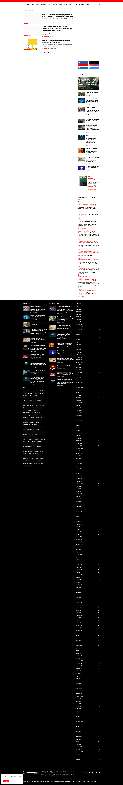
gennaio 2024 (88, 382)
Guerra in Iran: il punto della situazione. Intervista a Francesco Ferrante (38, 339)
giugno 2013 (88, 703)
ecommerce (37, 456)
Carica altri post (48, 52)
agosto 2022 (88, 425)
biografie (25, 444)
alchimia (32, 422)
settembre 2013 (88, 696)
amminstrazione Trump (28, 429)
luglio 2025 (88, 337)
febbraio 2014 (88, 683)
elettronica (25, 458)
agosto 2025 (88, 334)
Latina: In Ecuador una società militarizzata (87, 290)
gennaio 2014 (88, 686)
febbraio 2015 (88, 653)
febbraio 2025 (88, 349)
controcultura (34, 448)
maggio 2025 (88, 342)
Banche (36, 405)
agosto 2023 (88, 395)
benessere (39, 441)
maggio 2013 (88, 706)
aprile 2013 (88, 708)
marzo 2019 (88, 529)
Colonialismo (36, 410)
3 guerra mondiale (33, 395)
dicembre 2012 (88, 719)
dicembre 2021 (88, 445)
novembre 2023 (88, 387)
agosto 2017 (88, 577)
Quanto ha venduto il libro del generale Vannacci (63, 366)
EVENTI (88, 4)
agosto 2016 (88, 607)
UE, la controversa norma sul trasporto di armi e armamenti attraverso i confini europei (92, 159)
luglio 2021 (88, 458)
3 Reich (25, 395)
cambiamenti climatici (28, 446)
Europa (32, 417)
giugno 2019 (88, 521)
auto (24, 441)
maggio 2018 (88, 554)
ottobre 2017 (88, 572)
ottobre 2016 (88, 602)
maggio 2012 (88, 736)
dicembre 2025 (88, 324)
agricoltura (25, 422)
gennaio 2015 (88, 655)
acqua (30, 419)
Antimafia (34, 402)
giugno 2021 (88, 460)
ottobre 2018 (88, 541)
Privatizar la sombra (82, 214)
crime (41, 451)
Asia (24, 405)
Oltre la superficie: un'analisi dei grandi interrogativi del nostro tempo (92, 168)
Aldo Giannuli (91, 176)
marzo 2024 (88, 377)
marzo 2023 (88, 407)
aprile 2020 (88, 496)
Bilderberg (33, 407)
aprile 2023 (88, 405)
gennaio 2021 (88, 473)
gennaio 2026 (88, 321)
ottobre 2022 (88, 420)
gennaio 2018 (88, 564)
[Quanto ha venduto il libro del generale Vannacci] (52, 367)
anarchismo (26, 431)
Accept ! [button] (6, 781)
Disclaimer (32, 1)
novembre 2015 (88, 630)
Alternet (79, 218)
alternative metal (27, 427)
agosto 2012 (88, 729)
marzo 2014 (88, 681)
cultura (25, 453)
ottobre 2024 (88, 359)
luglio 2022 (88, 428)
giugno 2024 (88, 369)
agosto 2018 (88, 546)
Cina (24, 410)
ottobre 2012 (88, 724)
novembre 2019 (88, 509)
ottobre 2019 (88, 511)
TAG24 (79, 239)
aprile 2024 (88, 374)
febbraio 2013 (88, 713)
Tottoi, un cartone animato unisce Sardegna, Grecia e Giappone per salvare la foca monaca (57, 15)
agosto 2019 (88, 516)
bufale (36, 444)
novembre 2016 (88, 600)
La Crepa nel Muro (82, 266)
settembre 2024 (88, 362)
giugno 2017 (88, 582)
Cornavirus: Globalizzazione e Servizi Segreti (92, 180)
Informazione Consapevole (84, 276)
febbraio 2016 (88, 622)
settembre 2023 (88, 392)
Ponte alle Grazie (92, 186)
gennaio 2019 (88, 534)
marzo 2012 (88, 741)
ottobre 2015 (88, 633)
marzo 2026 (88, 316)
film (37, 458)
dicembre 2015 (88, 627)
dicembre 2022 (88, 415)
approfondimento (27, 436)
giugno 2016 (88, 612)
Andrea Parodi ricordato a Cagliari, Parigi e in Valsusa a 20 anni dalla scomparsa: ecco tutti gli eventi (92, 150)
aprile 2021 (88, 466)
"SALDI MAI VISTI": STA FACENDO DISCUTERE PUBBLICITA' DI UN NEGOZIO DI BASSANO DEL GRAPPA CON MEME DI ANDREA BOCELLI (92, 111)
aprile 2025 (88, 344)
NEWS (28, 4)
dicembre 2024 (88, 354)
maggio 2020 (88, 493)
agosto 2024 (88, 364)
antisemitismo (26, 434)
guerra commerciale (38, 463)
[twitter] (91, 1)
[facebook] (89, 1)
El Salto (79, 213)
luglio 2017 (88, 579)
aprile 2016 (88, 617)
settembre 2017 (88, 574)
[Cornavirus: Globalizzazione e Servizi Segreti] (83, 176)
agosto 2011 (88, 759)
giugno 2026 (88, 309)
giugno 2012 (88, 734)
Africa (40, 398)
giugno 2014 (88, 673)
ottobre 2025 (88, 329)
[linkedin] (83, 68)
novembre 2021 (88, 448)
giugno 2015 (88, 643)
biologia (31, 444)
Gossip (24, 419)
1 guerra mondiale (27, 390)
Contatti (36, 1)
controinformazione (27, 451)
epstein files (35, 4)
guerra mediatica (27, 465)
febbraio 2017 (88, 592)
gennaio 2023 (88, 412)
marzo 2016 (88, 620)
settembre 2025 (88, 331)
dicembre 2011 (88, 749)
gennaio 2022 (88, 443)
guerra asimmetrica (27, 463)
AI (36, 398)
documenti (35, 453)
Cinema (29, 410)
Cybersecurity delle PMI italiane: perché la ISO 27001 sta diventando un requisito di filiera (92, 100)
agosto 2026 (88, 306)
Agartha (25, 400)
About (27, 1)
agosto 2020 (88, 486)
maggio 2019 (88, 524)
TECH (75, 4)
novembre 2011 (88, 751)
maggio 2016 (88, 615)
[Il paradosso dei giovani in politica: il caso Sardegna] (81, 94)
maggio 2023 (88, 402)
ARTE (65, 4)
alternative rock (36, 427)
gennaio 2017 (88, 595)
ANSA (79, 249)
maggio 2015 (88, 645)
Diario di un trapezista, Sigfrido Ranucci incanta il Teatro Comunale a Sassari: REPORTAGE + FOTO (38, 356)
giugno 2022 (88, 430)
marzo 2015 (88, 650)
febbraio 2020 (88, 501)
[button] (96, 4)
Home (24, 1)
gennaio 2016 (88, 625)
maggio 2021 (88, 463)
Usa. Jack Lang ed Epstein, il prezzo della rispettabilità (92, 120)
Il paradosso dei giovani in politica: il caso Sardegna (92, 93)
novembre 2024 (88, 357)
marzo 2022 (88, 438)
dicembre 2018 (88, 536)
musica (70, 4)
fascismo (32, 458)
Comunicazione (26, 412)
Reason (79, 258)
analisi (37, 429)
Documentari (38, 415)
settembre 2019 (88, 514)
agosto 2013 (88, 698)
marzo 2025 (88, 347)
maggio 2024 (88, 372)
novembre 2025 (88, 326)
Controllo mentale (36, 412)
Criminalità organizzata (28, 415)
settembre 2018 (88, 544)
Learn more (10, 777)
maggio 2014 (88, 676)
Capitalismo (39, 407)
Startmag (80, 203)
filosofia (42, 458)
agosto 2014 (88, 668)
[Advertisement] (88, 31)
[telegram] (95, 1)
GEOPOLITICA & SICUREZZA (54, 4)
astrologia (37, 439)
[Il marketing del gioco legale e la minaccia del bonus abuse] (26, 372)
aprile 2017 (88, 587)
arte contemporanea (27, 439)
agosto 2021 (88, 455)
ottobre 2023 (88, 390)
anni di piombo (34, 431)
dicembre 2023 (88, 385)
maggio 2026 (88, 311)
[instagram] (94, 65)
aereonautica (36, 419)
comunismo (26, 448)
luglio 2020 (88, 488)
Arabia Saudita (42, 402)
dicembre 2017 (88, 567)
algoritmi (38, 422)
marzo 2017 (88, 589)
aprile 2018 (88, 557)
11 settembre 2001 (27, 393)
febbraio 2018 (88, 562)
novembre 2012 (88, 721)
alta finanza (34, 424)
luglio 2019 (88, 519)
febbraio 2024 (88, 380)
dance (30, 453)
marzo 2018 (88, 559)
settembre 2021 (88, 453)
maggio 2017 (88, 584)
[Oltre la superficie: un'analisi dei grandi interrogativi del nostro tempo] (81, 168)
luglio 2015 (88, 640)
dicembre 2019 (88, 506)
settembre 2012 (88, 726)
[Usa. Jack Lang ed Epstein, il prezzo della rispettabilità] (81, 121)
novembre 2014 (88, 660)
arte (34, 436)
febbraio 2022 (88, 440)
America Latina (26, 402)
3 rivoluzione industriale (28, 398)
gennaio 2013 (88, 716)
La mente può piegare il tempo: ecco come (87, 268)
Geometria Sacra (39, 417)
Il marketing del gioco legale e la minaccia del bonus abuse (37, 371)
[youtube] (93, 1)
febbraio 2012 (88, 744)
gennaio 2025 (88, 352)
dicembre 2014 (88, 658)
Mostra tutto (81, 296)
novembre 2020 (88, 478)
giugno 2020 (88, 491)
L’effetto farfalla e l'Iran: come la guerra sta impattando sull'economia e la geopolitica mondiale (65, 359)
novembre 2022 (88, 417)
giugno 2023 (88, 400)
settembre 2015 (88, 635)
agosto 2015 (88, 638)
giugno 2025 (88, 339)
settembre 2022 (88, 423)
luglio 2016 (88, 610)
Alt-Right (39, 400)
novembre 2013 (88, 691)
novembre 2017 (88, 569)
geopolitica (38, 460)
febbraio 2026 (88, 319)
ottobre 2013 (88, 693)
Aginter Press (32, 400)
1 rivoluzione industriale (38, 390)
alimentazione (26, 424)
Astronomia (30, 405)
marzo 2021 (88, 468)
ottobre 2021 (88, 450)
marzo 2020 (88, 498)
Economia (43, 4)
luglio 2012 (88, 731)
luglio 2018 (88, 549)
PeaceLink (80, 289)
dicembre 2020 (88, 476)
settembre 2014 (88, 665)
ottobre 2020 (88, 481)
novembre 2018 (88, 539)
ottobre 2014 (88, 663)
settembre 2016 (88, 605)
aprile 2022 (88, 435)
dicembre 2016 (88, 597)
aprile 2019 (88, 526)
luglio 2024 (88, 367)
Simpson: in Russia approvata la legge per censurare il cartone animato (56, 41)
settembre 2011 (88, 756)
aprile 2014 (88, 678)
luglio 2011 (88, 762)
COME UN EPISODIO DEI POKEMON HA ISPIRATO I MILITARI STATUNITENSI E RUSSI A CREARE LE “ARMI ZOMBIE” (57, 28)
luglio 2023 (88, 397)
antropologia (34, 434)
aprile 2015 (88, 648)
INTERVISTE (81, 4)
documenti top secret (28, 456)
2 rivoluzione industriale (39, 393)
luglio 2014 (88, 670)
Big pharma (26, 407)
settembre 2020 (88, 483)
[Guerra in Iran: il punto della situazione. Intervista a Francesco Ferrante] (26, 340)
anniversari (41, 431)
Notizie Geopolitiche (82, 228)
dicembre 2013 (88, 688)
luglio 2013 (88, 701)
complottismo (38, 446)
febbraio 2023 (88, 410)
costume (36, 451)
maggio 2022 (88, 433)
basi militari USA (31, 441)
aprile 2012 (88, 739)
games (32, 460)
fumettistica (26, 460)
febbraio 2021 (88, 471)
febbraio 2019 (88, 531)
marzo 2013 (88, 711)
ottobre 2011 (88, 754)
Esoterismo (25, 417)
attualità (43, 439)
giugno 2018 (88, 552)
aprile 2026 (88, 314)
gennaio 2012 (88, 746)
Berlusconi (42, 405)
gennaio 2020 (88, 503)
